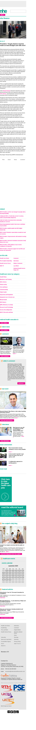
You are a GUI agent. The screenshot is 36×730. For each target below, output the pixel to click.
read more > (21, 383)
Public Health (3, 292)
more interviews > (5, 441)
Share (15, 159)
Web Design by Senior (6, 706)
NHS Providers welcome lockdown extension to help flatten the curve (13, 241)
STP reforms (3, 93)
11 (16, 572)
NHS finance (3, 302)
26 (19, 577)
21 (3, 577)
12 (19, 572)
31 (3, 570)
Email (9, 159)
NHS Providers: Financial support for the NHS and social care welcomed (12, 249)
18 (16, 575)
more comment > (5, 356)
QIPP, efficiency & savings (6, 304)
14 (3, 575)
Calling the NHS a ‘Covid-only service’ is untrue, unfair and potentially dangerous (12, 216)
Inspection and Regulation (6, 294)
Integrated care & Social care (7, 297)
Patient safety (3, 284)
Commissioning (4, 289)
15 (6, 575)
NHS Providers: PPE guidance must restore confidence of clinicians (11, 245)
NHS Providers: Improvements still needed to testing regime (13, 237)
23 (10, 577)
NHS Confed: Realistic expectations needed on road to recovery (13, 233)
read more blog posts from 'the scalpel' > (11, 554)
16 (10, 575)
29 (6, 579)
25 (16, 577)
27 (22, 577)
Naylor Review (6, 90)
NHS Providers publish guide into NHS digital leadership (11, 229)
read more (2, 597)
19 (19, 575)
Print (3, 159)
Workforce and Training (6, 279)
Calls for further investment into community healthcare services (11, 221)
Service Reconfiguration (6, 309)
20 (22, 575)
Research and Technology (6, 307)
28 (3, 579)
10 (13, 572)
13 (22, 572)
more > (14, 353)
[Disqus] (13, 185)
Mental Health (3, 299)
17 (13, 575)
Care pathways (4, 287)
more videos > (4, 323)
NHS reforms (3, 282)
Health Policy (3, 277)
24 (13, 577)
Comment (22, 159)
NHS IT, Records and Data (6, 312)
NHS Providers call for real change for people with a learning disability (13, 212)
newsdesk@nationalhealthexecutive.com (15, 671)
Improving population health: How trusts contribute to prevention (12, 225)
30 (10, 579)
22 (6, 577)
